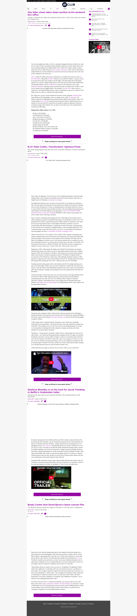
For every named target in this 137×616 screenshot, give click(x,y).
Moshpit (54, 1)
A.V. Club (33, 1)
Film (57, 8)
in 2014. (70, 231)
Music (65, 8)
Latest (35, 8)
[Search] (28, 9)
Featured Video (94, 39)
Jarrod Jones (32, 153)
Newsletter (100, 8)
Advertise (57, 604)
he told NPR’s (51, 231)
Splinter (43, 1)
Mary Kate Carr (32, 21)
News (43, 8)
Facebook (71, 604)
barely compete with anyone (59, 70)
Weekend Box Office (39, 25)
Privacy (84, 604)
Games (73, 8)
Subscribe (82, 8)
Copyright (78, 604)
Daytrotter (48, 1)
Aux (91, 8)
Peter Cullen (37, 157)
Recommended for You (96, 11)
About (44, 604)
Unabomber (37, 401)
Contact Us (91, 604)
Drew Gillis (31, 399)
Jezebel (38, 1)
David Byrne (37, 513)
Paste (28, 1)
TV (50, 8)
